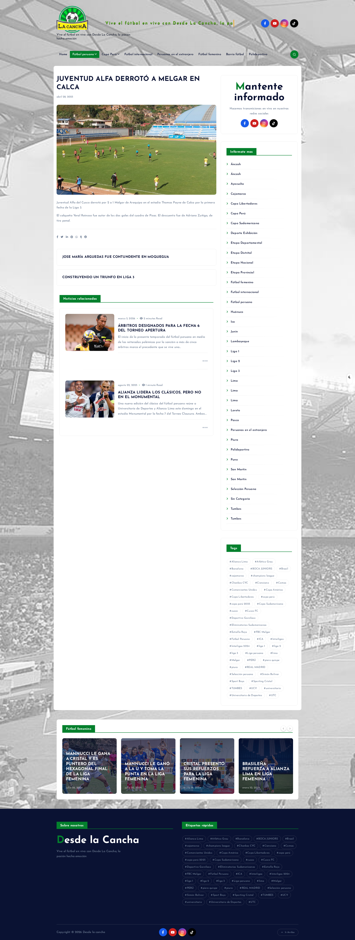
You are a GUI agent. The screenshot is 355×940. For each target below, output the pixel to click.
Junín (234, 331)
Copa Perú (109, 54)
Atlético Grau (265, 561)
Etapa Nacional (242, 262)
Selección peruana (242, 674)
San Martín (238, 469)
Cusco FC (252, 611)
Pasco (235, 420)
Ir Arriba (290, 932)
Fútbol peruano (83, 54)
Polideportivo (258, 54)
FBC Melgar (263, 632)
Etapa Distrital (241, 253)
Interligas (278, 639)
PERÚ (252, 660)
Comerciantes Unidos (244, 590)
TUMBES (236, 688)
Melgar (235, 660)
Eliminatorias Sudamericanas (248, 625)
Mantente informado (259, 92)
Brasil (284, 568)
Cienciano (263, 583)
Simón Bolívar (270, 674)
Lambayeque (240, 341)
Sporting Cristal (262, 681)
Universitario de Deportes (246, 695)
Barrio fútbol (235, 54)
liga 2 (277, 646)
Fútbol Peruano (240, 639)
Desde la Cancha (98, 840)
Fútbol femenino (209, 54)
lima (275, 653)
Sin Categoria (240, 498)
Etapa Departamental (246, 243)
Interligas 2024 (240, 646)
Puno (234, 459)
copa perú (268, 597)
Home (63, 54)
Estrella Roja (239, 632)
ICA (261, 639)
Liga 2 (235, 361)
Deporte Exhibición (244, 233)
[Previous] (283, 728)
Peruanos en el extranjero (175, 54)
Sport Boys (237, 681)
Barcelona (237, 568)
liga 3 (234, 653)
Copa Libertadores (244, 203)
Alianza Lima (239, 561)
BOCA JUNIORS (262, 568)
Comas (282, 583)
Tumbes (236, 508)
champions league (263, 575)
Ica (233, 321)
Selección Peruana (243, 489)
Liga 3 (235, 371)
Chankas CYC (239, 583)
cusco (234, 611)
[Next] (290, 728)
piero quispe (272, 660)
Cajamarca (238, 193)
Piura (234, 439)
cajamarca (237, 575)
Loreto (235, 410)
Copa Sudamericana (245, 223)
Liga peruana (255, 653)
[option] (89, 766)
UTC (273, 695)
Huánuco (237, 312)
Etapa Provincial (242, 272)
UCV (254, 688)
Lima (234, 380)
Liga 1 (235, 351)
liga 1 (262, 646)
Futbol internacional (138, 54)
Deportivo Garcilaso (243, 618)
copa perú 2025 (240, 604)
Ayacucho (237, 183)
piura (234, 667)
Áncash (236, 164)
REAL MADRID (256, 667)
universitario (273, 688)
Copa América (274, 590)
